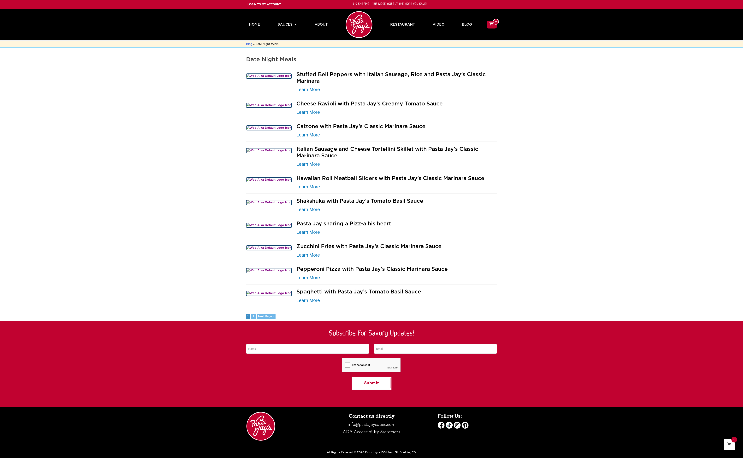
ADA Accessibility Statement (371, 432)
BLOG (467, 24)
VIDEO (438, 24)
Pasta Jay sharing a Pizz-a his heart (343, 224)
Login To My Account (264, 4)
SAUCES (285, 24)
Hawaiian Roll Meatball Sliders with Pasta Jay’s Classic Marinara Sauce (390, 178)
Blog (249, 44)
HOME (254, 24)
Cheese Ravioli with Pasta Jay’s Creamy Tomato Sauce (369, 104)
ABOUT (321, 24)
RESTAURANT (402, 24)
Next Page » (266, 316)
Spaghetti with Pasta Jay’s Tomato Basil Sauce (358, 292)
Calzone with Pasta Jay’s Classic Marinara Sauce (360, 126)
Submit (371, 383)
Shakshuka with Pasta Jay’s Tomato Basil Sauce (359, 201)
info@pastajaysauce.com (371, 424)
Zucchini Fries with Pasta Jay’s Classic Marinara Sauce (369, 246)
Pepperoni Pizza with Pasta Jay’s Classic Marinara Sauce (372, 269)
